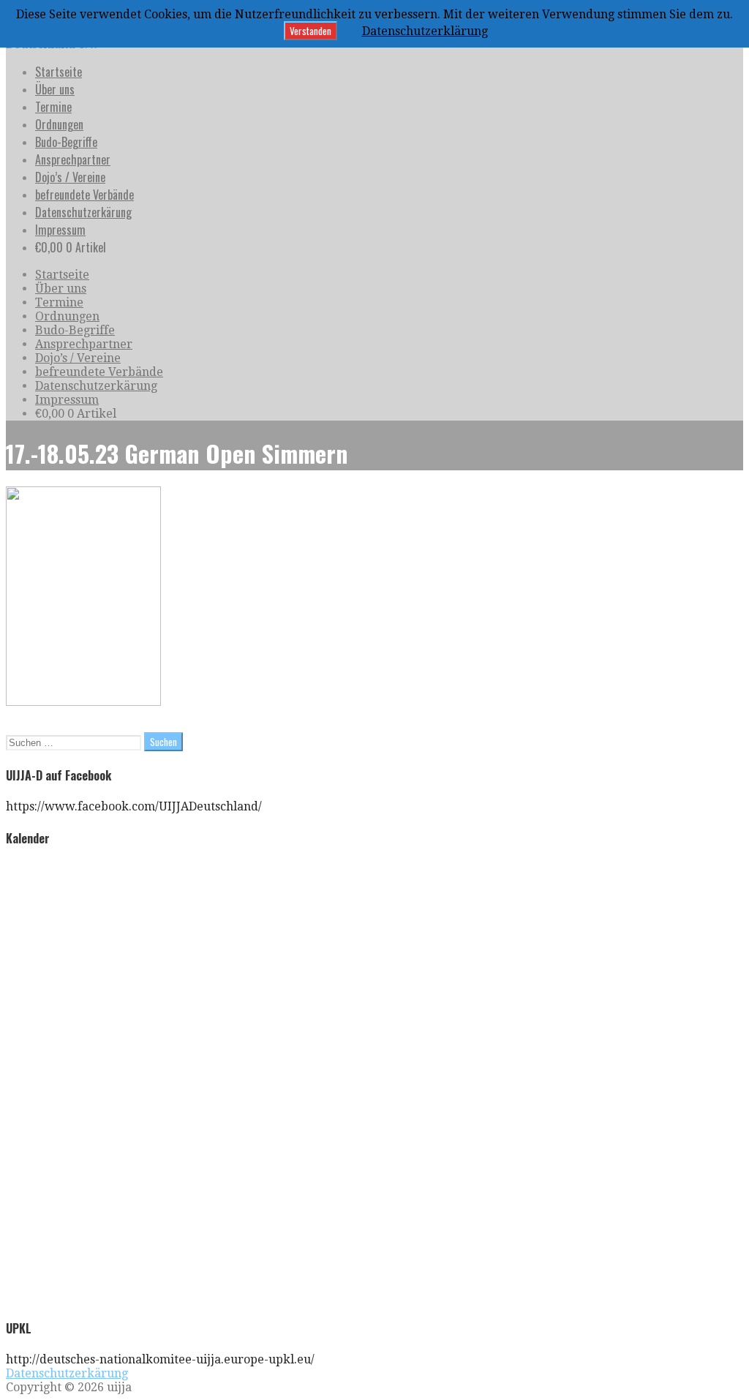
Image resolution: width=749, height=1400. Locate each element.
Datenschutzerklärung (425, 31)
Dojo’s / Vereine (70, 177)
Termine (53, 107)
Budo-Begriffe (66, 142)
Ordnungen (59, 124)
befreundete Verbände (84, 194)
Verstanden (310, 30)
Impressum (60, 229)
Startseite (58, 71)
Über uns (55, 89)
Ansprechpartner (72, 159)
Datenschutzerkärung (83, 212)
